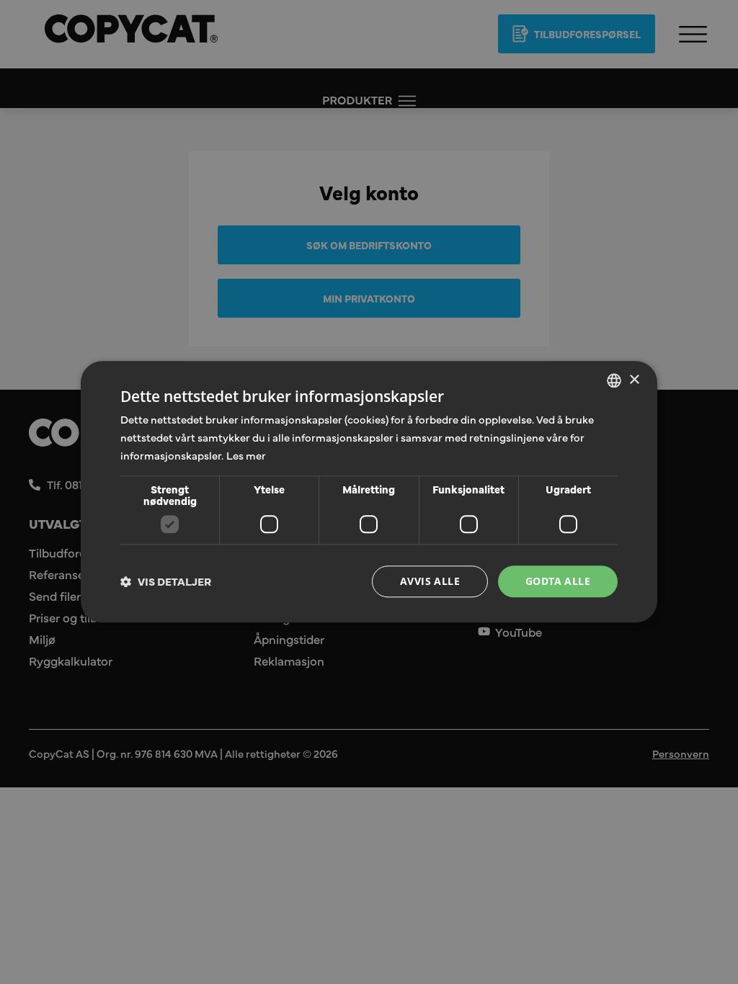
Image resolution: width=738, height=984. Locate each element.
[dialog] (369, 491)
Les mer (246, 454)
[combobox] (614, 380)
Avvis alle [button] (430, 581)
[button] (165, 581)
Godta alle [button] (557, 581)
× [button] (633, 380)
